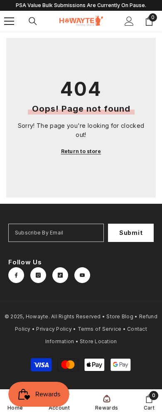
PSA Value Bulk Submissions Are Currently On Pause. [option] (81, 5)
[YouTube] (82, 275)
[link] (149, 402)
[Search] (33, 21)
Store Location (98, 341)
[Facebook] (16, 275)
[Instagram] (38, 275)
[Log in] (129, 21)
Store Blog (119, 316)
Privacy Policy (53, 329)
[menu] (9, 21)
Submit (130, 232)
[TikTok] (60, 275)
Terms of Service (100, 329)
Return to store (81, 151)
